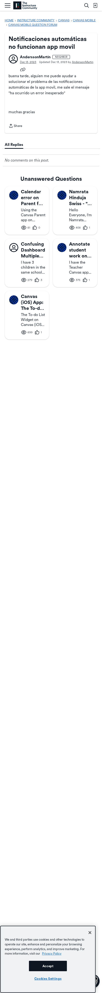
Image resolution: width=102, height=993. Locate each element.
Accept (48, 966)
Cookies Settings (48, 978)
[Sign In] (95, 5)
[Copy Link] (23, 69)
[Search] (86, 5)
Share (15, 126)
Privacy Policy (51, 953)
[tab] (14, 145)
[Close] (90, 932)
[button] (13, 59)
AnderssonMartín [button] (35, 57)
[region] (48, 959)
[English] (25, 5)
